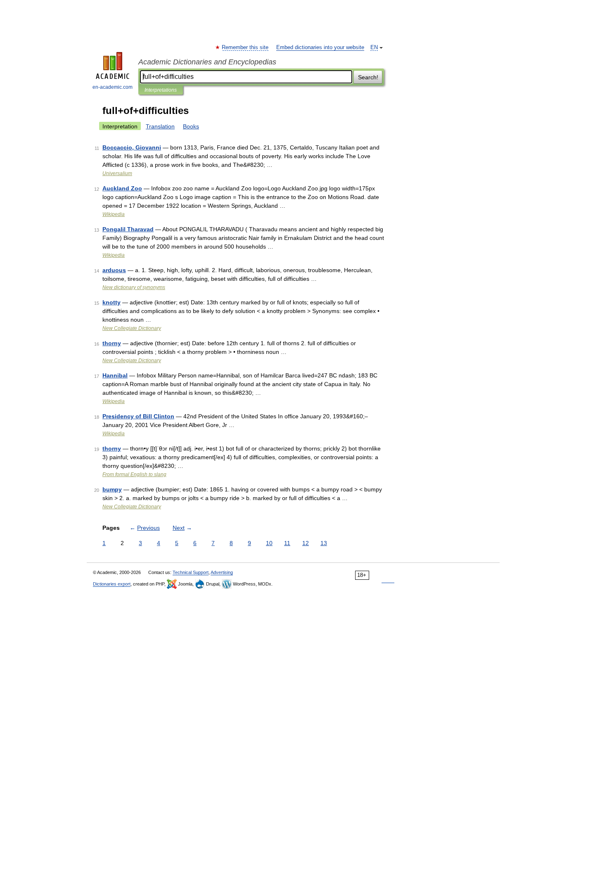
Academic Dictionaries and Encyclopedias (207, 62)
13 (323, 543)
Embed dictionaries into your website (320, 47)
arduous (114, 270)
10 (269, 543)
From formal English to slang (134, 474)
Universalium (117, 173)
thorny (111, 343)
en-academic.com (112, 87)
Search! (368, 77)
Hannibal (115, 375)
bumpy (112, 489)
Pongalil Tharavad (128, 229)
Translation (160, 126)
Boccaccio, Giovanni (131, 147)
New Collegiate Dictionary (131, 328)
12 (305, 543)
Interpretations (161, 90)
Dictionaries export (111, 583)
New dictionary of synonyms (133, 287)
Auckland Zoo (122, 188)
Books (191, 126)
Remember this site (245, 47)
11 (287, 543)
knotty (111, 302)
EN (374, 47)
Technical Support (191, 572)
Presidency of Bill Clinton (138, 416)
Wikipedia (113, 214)
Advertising (222, 572)
